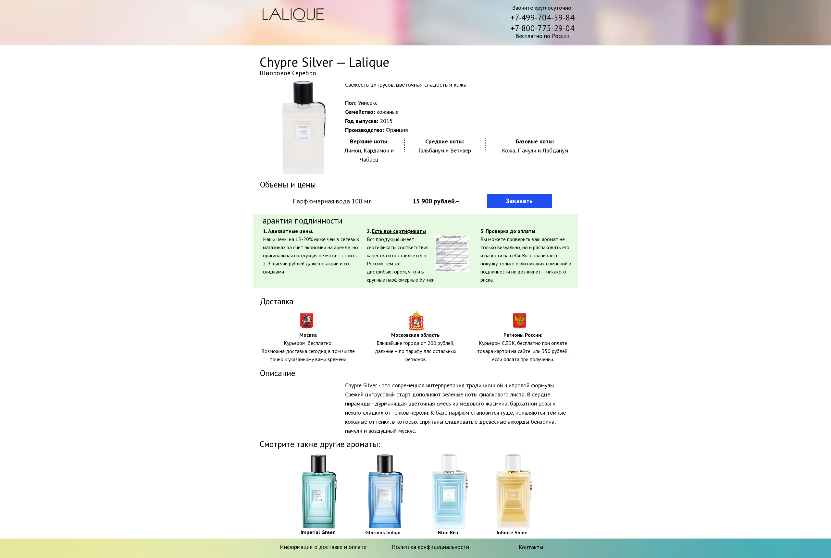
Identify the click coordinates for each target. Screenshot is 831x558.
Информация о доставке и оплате (323, 547)
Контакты (531, 547)
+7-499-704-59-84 (543, 17)
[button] (452, 253)
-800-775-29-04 (547, 28)
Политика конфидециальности (430, 547)
